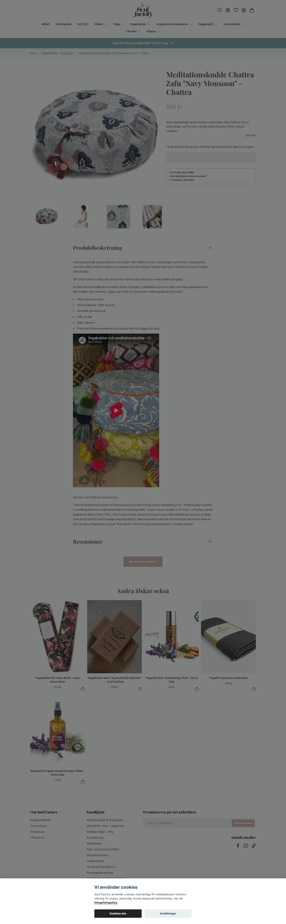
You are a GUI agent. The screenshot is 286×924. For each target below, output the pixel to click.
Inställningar (168, 913)
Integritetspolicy (105, 902)
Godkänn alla (118, 913)
